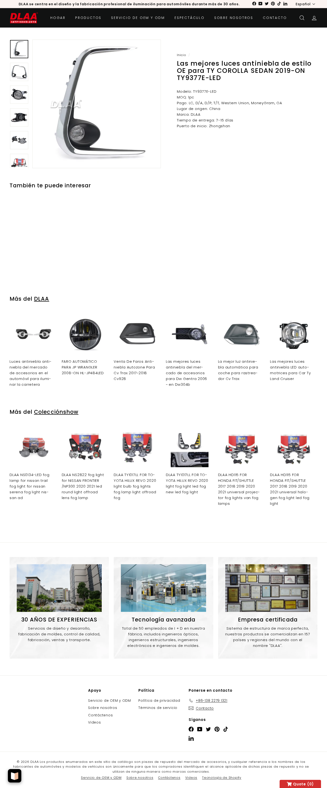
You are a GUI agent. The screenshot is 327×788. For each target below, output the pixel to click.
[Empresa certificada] (267, 588)
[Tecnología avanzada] (163, 588)
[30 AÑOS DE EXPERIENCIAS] (59, 588)
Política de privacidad (159, 700)
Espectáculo (190, 17)
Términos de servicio (157, 707)
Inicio (181, 55)
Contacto (275, 17)
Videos (94, 722)
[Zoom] (97, 104)
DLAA (41, 299)
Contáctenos (100, 715)
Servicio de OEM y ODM (138, 17)
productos (88, 17)
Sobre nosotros (233, 17)
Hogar (58, 17)
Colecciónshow (56, 412)
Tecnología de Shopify (221, 777)
